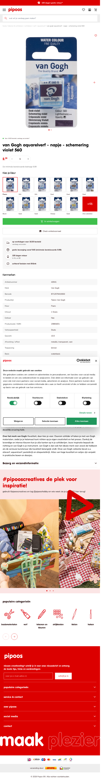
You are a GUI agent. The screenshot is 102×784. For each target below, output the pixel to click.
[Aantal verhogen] (28, 157)
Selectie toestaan (50, 421)
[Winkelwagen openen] (95, 9)
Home (5, 26)
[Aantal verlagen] (12, 157)
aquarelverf (41, 26)
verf (34, 26)
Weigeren (18, 421)
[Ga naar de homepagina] (15, 10)
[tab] (46, 588)
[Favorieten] (83, 9)
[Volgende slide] (94, 81)
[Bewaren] (96, 36)
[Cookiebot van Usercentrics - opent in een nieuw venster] (78, 361)
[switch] (37, 403)
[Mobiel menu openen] (4, 9)
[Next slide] (14, 634)
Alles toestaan (81, 421)
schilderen (28, 26)
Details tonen (85, 413)
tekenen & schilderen (15, 26)
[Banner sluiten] (96, 361)
